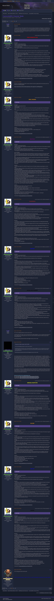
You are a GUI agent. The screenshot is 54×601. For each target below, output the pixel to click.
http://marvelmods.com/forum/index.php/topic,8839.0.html (29, 378)
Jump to (37, 592)
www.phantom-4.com (26, 375)
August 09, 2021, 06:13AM (17, 199)
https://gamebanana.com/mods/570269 (25, 78)
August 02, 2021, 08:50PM (17, 81)
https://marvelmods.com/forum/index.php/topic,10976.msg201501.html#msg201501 (28, 86)
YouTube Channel (21, 10)
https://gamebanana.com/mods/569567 (25, 195)
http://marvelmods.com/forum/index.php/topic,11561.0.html (29, 377)
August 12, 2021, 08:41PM (17, 246)
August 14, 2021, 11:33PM (17, 288)
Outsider (8, 350)
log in (15, 1)
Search (9, 10)
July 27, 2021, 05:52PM (17, 24)
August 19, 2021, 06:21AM (17, 466)
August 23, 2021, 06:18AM (17, 569)
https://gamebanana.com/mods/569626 (25, 284)
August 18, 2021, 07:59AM (17, 421)
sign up (18, 1)
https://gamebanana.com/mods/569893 (25, 463)
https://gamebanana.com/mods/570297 (25, 566)
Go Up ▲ (50, 598)
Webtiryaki (7, 598)
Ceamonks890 (8, 42)
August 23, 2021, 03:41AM (17, 508)
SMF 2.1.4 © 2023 (5, 599)
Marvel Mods (6, 5)
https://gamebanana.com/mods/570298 (25, 243)
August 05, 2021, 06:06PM (17, 97)
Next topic (49, 18)
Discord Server (14, 10)
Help (42, 598)
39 (16, 21)
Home (5, 10)
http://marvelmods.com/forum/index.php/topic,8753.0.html (29, 376)
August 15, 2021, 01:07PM (17, 330)
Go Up (3, 588)
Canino (8, 577)
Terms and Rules (46, 598)
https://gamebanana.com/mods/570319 (25, 504)
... (10, 21)
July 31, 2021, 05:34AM (17, 35)
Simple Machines (10, 599)
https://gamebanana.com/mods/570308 (25, 133)
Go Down (4, 21)
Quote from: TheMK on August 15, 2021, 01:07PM (22, 344)
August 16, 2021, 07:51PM (17, 380)
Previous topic (44, 18)
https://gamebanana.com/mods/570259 (25, 327)
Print (50, 21)
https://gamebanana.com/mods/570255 (25, 417)
